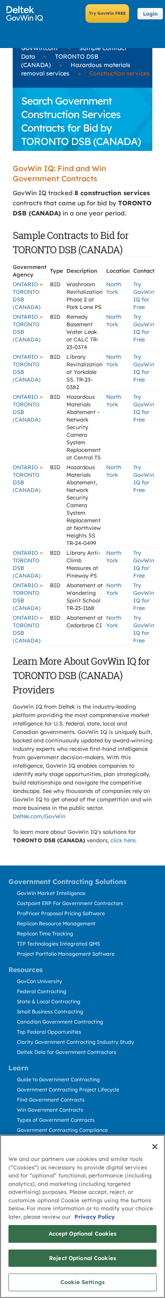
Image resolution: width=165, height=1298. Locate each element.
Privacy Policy (94, 1216)
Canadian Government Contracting (60, 1022)
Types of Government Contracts (56, 1120)
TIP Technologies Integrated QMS (58, 944)
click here (122, 840)
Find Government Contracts (51, 1099)
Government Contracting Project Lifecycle (68, 1089)
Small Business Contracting (50, 1011)
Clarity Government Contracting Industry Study (75, 1042)
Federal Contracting (41, 991)
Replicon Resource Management (56, 923)
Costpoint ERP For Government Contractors (70, 903)
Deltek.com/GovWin (39, 816)
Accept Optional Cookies (83, 1233)
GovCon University (39, 981)
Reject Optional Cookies (82, 1258)
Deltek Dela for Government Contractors (66, 1052)
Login (150, 14)
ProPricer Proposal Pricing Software (61, 913)
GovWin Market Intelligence (51, 893)
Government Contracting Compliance (62, 1130)
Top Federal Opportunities (49, 1032)
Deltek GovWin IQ (27, 13)
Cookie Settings (82, 1282)
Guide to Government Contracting (58, 1079)
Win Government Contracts (50, 1110)
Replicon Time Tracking (45, 933)
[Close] (155, 1146)
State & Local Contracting (48, 1001)
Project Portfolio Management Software (66, 954)
